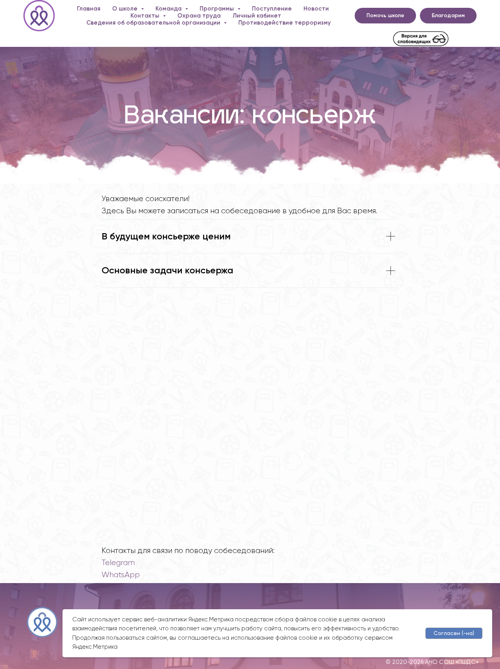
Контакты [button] (145, 15)
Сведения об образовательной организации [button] (154, 22)
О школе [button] (125, 8)
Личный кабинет (256, 15)
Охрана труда (199, 15)
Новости (316, 8)
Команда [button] (169, 8)
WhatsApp (121, 574)
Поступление (272, 8)
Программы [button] (218, 8)
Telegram (118, 562)
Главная (88, 8)
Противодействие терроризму (284, 22)
